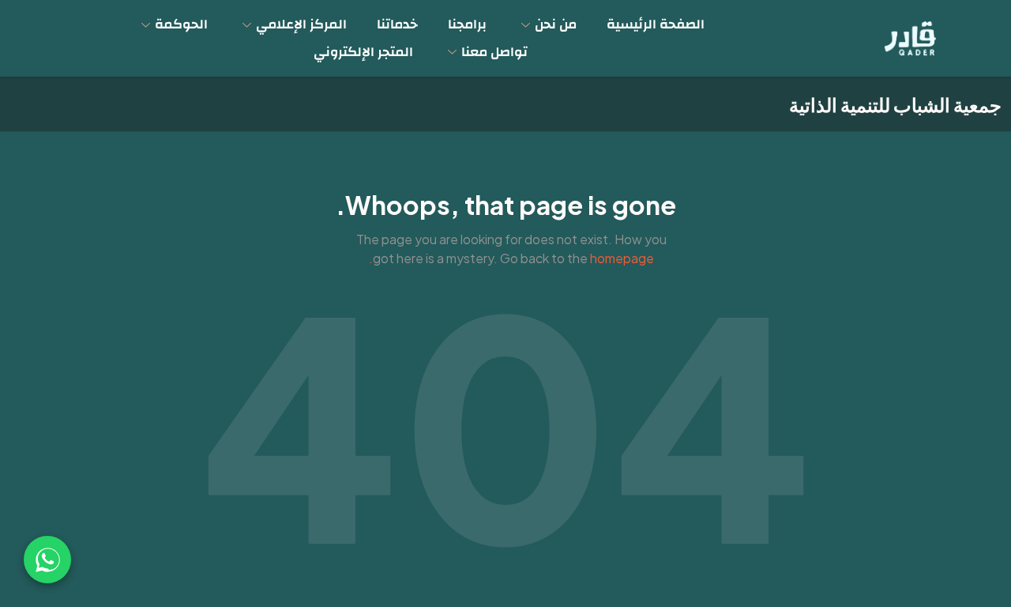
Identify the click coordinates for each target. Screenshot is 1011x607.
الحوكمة (181, 24)
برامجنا (467, 24)
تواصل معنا (494, 52)
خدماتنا (397, 24)
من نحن (556, 24)
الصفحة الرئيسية (656, 24)
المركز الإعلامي (301, 24)
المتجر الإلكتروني (363, 52)
